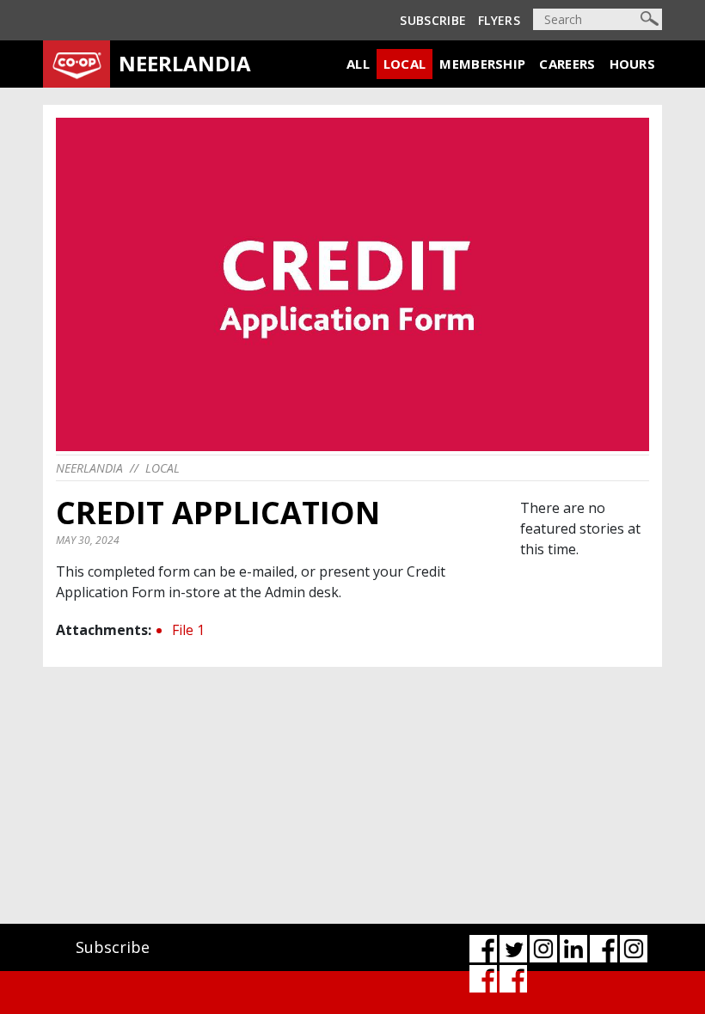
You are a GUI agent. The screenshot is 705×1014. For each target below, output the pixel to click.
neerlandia (89, 468)
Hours (633, 63)
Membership (482, 63)
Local (404, 63)
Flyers (499, 20)
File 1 (188, 629)
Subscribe (433, 20)
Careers (567, 63)
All (358, 63)
